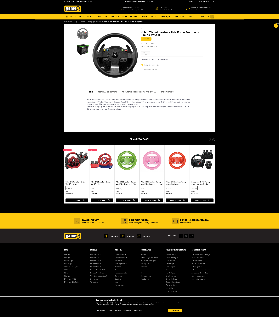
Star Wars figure (171, 291)
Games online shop (70, 22)
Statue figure (170, 267)
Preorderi (144, 267)
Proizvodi (82, 22)
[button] (208, 16)
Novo (142, 273)
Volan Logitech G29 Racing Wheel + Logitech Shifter (200, 183)
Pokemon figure (171, 285)
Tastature (118, 261)
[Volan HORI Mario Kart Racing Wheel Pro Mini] (101, 160)
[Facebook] (181, 236)
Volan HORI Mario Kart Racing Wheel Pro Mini (101, 183)
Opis (91, 92)
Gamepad (118, 276)
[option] (157, 1)
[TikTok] (191, 236)
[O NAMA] (122, 236)
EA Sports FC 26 (70, 279)
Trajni (110, 310)
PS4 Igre (67, 258)
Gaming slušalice (121, 264)
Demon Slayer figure (173, 282)
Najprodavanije (146, 276)
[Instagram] (186, 236)
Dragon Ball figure (172, 279)
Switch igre (68, 264)
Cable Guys (170, 264)
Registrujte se (204, 2)
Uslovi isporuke (196, 267)
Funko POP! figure (172, 258)
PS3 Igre (67, 276)
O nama (143, 255)
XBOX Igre (67, 270)
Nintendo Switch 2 (96, 264)
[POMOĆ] (139, 236)
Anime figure (170, 270)
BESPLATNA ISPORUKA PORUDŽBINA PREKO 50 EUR (157, 2)
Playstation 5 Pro (95, 255)
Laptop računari (120, 255)
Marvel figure (170, 288)
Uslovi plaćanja (196, 261)
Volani (101, 22)
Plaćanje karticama (198, 264)
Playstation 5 (94, 258)
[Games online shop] (72, 8)
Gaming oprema (92, 22)
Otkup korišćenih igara (148, 261)
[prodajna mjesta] (124, 221)
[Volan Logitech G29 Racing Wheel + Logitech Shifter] (202, 160)
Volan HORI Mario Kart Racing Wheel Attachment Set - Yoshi (126, 183)
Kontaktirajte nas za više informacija (155, 59)
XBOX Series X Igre (71, 267)
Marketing (128, 310)
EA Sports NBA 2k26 (71, 282)
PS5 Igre (67, 255)
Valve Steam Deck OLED (98, 276)
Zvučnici (118, 279)
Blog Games (145, 279)
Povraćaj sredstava (198, 279)
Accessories (119, 285)
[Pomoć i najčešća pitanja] (188, 8)
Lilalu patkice (170, 261)
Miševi (117, 270)
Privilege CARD (146, 264)
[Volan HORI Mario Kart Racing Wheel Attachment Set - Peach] (152, 160)
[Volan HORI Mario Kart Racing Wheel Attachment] (177, 160)
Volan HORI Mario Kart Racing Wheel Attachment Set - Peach (152, 183)
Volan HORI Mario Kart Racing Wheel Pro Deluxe (75, 183)
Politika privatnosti (197, 258)
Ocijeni (146, 39)
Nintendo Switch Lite (97, 273)
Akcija (143, 270)
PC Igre (66, 273)
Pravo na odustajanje (198, 276)
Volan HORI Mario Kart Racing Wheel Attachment (176, 183)
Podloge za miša (121, 273)
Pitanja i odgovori (107, 92)
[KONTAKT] (106, 236)
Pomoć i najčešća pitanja (149, 258)
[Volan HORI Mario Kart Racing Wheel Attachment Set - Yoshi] (127, 160)
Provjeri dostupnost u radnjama (139, 92)
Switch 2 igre (68, 261)
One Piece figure (171, 276)
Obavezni (102, 310)
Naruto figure (170, 273)
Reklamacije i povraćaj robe (201, 270)
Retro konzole (94, 279)
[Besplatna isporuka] (120, 8)
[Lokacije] (156, 8)
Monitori (118, 267)
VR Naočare (94, 282)
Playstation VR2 (95, 261)
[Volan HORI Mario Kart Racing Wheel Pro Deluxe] (76, 160)
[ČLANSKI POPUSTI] (77, 221)
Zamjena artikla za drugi (199, 273)
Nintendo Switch (95, 267)
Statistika (118, 310)
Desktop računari (121, 258)
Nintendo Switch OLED (97, 270)
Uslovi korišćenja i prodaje (200, 255)
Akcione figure (171, 255)
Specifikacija (167, 92)
